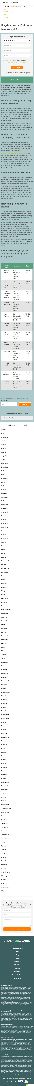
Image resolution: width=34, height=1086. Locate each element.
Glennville (4, 617)
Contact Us (17, 961)
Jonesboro (4, 662)
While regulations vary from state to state (14, 153)
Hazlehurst (4, 639)
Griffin (3, 625)
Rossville (4, 774)
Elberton (3, 587)
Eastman (4, 583)
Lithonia (3, 696)
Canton (3, 489)
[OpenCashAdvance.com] (9, 2)
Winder (3, 891)
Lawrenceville (5, 681)
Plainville (4, 745)
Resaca (3, 752)
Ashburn (3, 444)
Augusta (3, 456)
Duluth (3, 580)
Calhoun (3, 486)
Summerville (5, 812)
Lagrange (4, 677)
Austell (3, 459)
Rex (2, 756)
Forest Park (4, 606)
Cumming (4, 542)
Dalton (3, 549)
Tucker (3, 853)
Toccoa (3, 846)
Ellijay (3, 591)
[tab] (17, 418)
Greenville (4, 621)
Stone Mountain (6, 808)
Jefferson (4, 654)
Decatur (3, 557)
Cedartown (4, 501)
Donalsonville (5, 561)
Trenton (3, 850)
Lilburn (3, 688)
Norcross (4, 733)
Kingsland (4, 670)
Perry (2, 741)
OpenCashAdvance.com (15, 1078)
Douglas (3, 564)
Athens (3, 448)
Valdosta (4, 865)
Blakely (3, 471)
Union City (4, 857)
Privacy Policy (11, 62)
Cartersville (4, 497)
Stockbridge (5, 805)
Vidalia (3, 868)
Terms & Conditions (17, 975)
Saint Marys (5, 782)
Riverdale (4, 767)
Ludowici (4, 700)
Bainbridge (4, 463)
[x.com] (8, 1081)
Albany (3, 433)
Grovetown (4, 628)
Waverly (3, 880)
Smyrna (3, 793)
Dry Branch (4, 572)
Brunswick (4, 478)
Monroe (3, 722)
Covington (4, 538)
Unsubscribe (17, 978)
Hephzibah (4, 643)
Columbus (4, 523)
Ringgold (4, 763)
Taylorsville (4, 827)
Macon (3, 707)
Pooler (3, 748)
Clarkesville (4, 512)
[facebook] (11, 1081)
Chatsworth (4, 508)
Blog (17, 955)
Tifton (3, 842)
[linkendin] (15, 1081)
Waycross (4, 883)
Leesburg (4, 684)
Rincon (3, 760)
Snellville (4, 797)
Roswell (3, 778)
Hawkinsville (5, 636)
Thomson (4, 838)
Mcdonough (5, 715)
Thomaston (4, 831)
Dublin (3, 576)
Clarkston (4, 516)
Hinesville (4, 647)
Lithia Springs (5, 692)
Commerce (4, 527)
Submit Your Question (17, 929)
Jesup (3, 658)
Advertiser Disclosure (24, 6)
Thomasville (5, 835)
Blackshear (4, 467)
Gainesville (4, 613)
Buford (3, 482)
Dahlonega (4, 546)
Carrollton (4, 493)
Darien (3, 553)
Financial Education (17, 948)
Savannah (4, 790)
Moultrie (3, 729)
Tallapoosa (4, 823)
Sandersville (5, 786)
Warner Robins (5, 872)
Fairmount (4, 598)
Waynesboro (5, 887)
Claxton (3, 519)
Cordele (3, 534)
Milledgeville (5, 718)
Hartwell (3, 632)
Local (17, 958)
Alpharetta (4, 437)
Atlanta (3, 452)
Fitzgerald (4, 602)
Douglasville (5, 568)
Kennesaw (4, 666)
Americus (4, 441)
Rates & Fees (17, 965)
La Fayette (4, 673)
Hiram (3, 651)
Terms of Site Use (23, 62)
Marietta (3, 711)
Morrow (3, 726)
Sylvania (4, 820)
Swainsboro (5, 816)
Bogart (3, 474)
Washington (5, 876)
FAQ (17, 951)
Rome (3, 771)
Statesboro (4, 801)
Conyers (3, 531)
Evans (3, 594)
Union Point (4, 861)
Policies (17, 968)
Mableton (4, 703)
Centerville (4, 504)
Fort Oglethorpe (6, 609)
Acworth (3, 429)
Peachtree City (5, 737)
